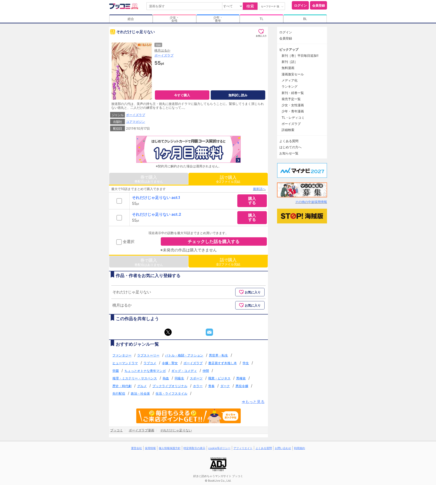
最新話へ (259, 189)
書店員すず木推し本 (222, 363)
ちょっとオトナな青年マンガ (145, 371)
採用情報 (150, 448)
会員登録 (318, 5)
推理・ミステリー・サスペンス (134, 378)
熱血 (166, 378)
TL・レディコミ (293, 117)
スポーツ (196, 378)
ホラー (198, 386)
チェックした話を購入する (214, 241)
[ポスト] (168, 332)
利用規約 (299, 448)
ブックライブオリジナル (169, 386)
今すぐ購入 (182, 95)
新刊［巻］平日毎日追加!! (300, 55)
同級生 (179, 378)
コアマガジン (135, 122)
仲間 (206, 371)
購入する (252, 200)
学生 (246, 363)
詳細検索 (288, 130)
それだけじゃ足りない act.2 (156, 214)
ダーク (225, 386)
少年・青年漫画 (293, 111)
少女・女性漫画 (293, 105)
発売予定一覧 (291, 99)
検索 (250, 6)
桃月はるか (162, 50)
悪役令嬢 (241, 386)
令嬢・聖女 (170, 363)
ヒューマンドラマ (125, 363)
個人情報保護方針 (170, 448)
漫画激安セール (293, 74)
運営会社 (136, 448)
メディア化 (289, 80)
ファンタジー (121, 355)
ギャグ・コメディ (184, 371)
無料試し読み (238, 95)
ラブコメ (150, 363)
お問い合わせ (283, 448)
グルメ (142, 386)
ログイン (300, 5)
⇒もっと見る (253, 402)
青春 (211, 386)
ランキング (289, 86)
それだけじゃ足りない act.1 (156, 197)
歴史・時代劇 (121, 386)
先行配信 (118, 393)
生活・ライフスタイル (171, 393)
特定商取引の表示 (194, 448)
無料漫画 (288, 68)
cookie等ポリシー (219, 448)
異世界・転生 (218, 355)
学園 (115, 371)
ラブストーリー (148, 355)
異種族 (241, 378)
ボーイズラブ (163, 55)
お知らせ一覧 (288, 153)
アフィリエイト (243, 448)
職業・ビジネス (219, 378)
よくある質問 (288, 141)
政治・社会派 (140, 393)
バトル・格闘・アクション (184, 355)
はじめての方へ (290, 147)
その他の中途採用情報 (311, 202)
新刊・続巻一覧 (293, 93)
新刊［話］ (289, 62)
